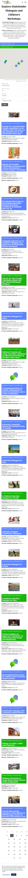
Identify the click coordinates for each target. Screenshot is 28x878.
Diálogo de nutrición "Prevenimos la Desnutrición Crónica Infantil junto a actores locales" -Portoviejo (13, 167)
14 (25, 839)
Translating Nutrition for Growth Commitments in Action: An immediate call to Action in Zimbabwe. (13, 391)
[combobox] (14, 85)
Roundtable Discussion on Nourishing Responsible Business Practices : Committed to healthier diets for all (12, 205)
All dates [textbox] (4, 95)
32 (19, 858)
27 (8, 854)
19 (8, 846)
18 (25, 843)
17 (19, 843)
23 (8, 850)
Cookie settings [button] (6, 874)
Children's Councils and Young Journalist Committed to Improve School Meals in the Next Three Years (14, 354)
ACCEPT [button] (13, 874)
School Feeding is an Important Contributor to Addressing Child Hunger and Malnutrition (12, 637)
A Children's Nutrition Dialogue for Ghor (11, 599)
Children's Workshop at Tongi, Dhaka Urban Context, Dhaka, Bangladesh (14, 780)
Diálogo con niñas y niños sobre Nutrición (12, 744)
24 (14, 850)
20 (14, 846)
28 (14, 854)
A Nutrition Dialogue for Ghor (12, 461)
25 (19, 850)
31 (14, 858)
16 (14, 843)
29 (19, 854)
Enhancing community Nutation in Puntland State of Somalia (13, 426)
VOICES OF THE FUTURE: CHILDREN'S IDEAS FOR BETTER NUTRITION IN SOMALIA (12, 281)
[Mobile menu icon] (25, 2)
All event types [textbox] (5, 85)
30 (25, 854)
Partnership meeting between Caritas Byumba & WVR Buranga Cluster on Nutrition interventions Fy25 (14, 814)
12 (14, 839)
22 (25, 846)
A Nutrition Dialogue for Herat (12, 317)
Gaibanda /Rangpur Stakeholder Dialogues (11, 533)
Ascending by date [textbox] (6, 100)
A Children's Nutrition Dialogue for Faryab (11, 497)
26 (25, 850)
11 (8, 839)
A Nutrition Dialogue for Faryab (12, 565)
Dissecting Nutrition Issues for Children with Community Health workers (13, 676)
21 (19, 846)
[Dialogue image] (14, 114)
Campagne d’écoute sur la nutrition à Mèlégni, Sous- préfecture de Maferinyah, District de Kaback (13, 243)
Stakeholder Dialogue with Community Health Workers (13, 712)
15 (8, 843)
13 (19, 839)
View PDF (20, 143)
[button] (5, 63)
